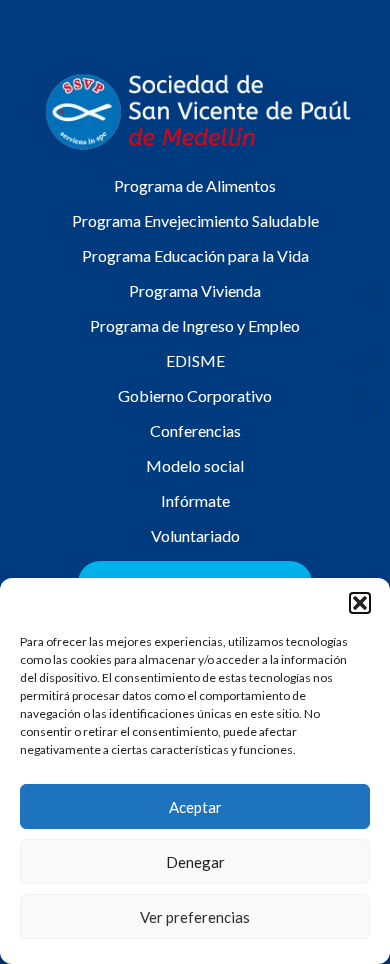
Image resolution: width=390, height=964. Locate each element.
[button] (360, 603)
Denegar (195, 862)
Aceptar (195, 807)
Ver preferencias (195, 917)
